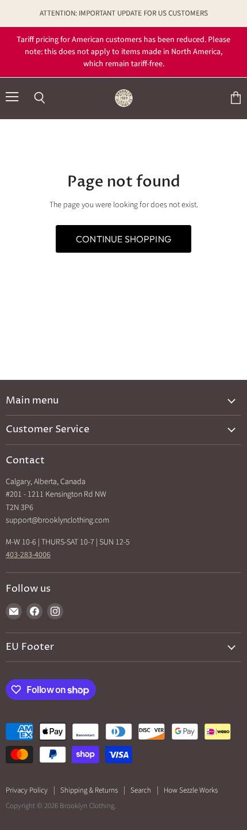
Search (140, 790)
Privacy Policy (27, 790)
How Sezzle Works (191, 790)
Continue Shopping (123, 239)
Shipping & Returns (89, 790)
